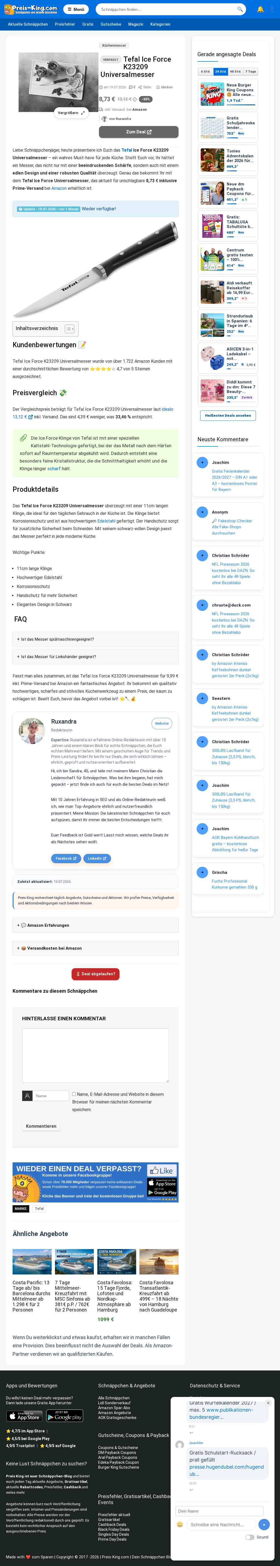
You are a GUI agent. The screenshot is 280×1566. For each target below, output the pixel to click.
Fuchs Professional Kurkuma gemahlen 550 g (234, 884)
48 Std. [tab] (235, 71)
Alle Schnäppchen (114, 1398)
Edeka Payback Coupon (118, 1462)
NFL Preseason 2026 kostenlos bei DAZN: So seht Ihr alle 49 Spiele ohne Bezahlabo (233, 573)
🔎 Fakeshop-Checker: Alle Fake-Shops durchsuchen (232, 527)
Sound (263, 1537)
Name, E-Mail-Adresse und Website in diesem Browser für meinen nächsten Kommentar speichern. (118, 1102)
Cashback (72, 1487)
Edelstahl (106, 521)
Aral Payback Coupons (117, 1457)
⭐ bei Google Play (27, 1438)
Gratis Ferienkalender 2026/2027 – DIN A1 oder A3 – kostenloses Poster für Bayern (234, 480)
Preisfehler (65, 24)
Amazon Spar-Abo (114, 1408)
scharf (54, 468)
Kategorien (160, 24)
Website (162, 723)
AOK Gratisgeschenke (117, 1417)
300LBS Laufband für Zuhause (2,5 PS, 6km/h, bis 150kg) (233, 756)
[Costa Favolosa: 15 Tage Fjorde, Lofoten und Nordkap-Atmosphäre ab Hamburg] (116, 1252)
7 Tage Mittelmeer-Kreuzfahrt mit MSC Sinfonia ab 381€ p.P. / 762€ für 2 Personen (72, 1296)
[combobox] (171, 9)
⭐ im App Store (25, 1431)
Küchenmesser (114, 45)
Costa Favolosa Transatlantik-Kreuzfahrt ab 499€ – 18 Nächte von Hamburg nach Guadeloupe (158, 1296)
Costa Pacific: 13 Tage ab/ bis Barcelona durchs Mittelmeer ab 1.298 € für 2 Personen (32, 1296)
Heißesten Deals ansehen (228, 415)
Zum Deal (135, 131)
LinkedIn (94, 858)
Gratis (88, 24)
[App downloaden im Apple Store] (24, 1416)
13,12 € (20, 416)
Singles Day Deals (113, 1534)
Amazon (139, 109)
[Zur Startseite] (33, 9)
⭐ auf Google (57, 1446)
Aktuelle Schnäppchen (28, 24)
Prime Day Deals (112, 1539)
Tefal (126, 150)
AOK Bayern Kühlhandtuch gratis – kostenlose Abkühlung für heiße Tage (235, 843)
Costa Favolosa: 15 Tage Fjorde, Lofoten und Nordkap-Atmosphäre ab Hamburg (114, 1296)
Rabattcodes (31, 1487)
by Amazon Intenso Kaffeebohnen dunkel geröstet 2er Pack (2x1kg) (235, 669)
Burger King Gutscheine (118, 1467)
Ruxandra (64, 721)
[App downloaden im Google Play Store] (64, 1415)
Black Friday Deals (114, 1529)
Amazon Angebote (114, 1413)
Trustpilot (20, 1446)
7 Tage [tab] (250, 71)
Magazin (135, 24)
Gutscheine (111, 24)
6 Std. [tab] (205, 71)
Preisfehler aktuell (114, 1515)
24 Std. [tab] (220, 71)
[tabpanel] (228, 243)
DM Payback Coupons (117, 1452)
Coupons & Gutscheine (118, 1447)
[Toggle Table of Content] (67, 329)
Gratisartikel (76, 1482)
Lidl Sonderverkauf (114, 1403)
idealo (167, 409)
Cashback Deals (112, 1524)
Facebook (64, 858)
